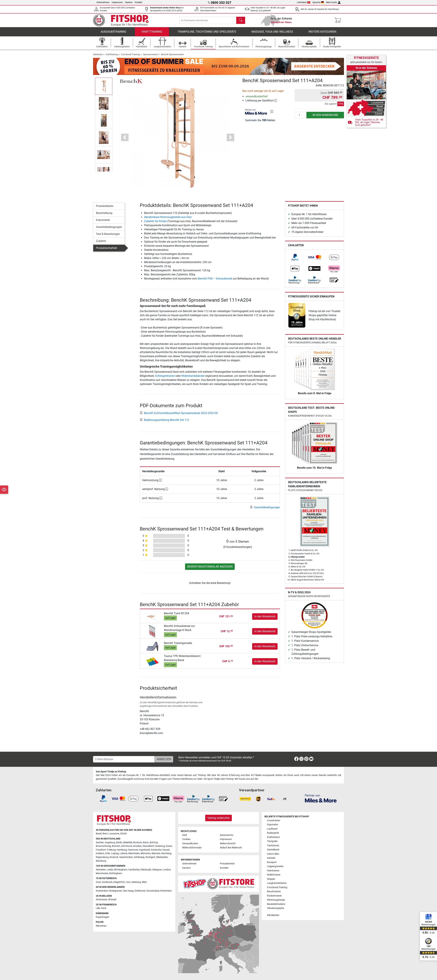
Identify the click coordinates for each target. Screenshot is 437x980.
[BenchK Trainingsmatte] (152, 646)
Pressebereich (227, 863)
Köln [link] (107, 853)
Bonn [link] (146, 842)
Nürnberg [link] (166, 853)
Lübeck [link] (123, 853)
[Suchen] (240, 20)
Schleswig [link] (139, 857)
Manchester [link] (102, 873)
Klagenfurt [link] (119, 882)
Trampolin (272, 841)
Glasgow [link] (156, 869)
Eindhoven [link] (140, 890)
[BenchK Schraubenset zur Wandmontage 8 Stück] (152, 631)
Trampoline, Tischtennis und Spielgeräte (207, 31)
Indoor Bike (273, 853)
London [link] (167, 869)
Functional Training (130, 54)
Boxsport (272, 862)
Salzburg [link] (136, 882)
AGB (184, 835)
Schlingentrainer (165, 375)
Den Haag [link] (128, 890)
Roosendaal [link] (153, 890)
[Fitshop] (123, 20)
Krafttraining (152, 31)
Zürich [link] (123, 833)
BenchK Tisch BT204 (176, 613)
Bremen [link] (116, 846)
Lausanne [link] (114, 833)
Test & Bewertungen (108, 234)
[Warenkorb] (339, 20)
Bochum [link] (137, 842)
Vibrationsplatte (275, 908)
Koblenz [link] (100, 853)
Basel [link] (99, 833)
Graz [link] (98, 882)
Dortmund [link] (126, 846)
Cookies (186, 839)
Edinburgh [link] (145, 869)
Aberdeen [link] (101, 869)
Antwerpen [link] (101, 899)
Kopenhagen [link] (102, 917)
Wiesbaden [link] (162, 857)
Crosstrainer (273, 820)
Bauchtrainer (274, 891)
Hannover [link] (133, 849)
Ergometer (272, 824)
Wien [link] (144, 882)
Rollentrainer (273, 874)
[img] (271, 111)
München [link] (146, 853)
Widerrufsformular (192, 847)
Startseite (97, 54)
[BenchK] (131, 81)
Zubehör (101, 241)
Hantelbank (273, 849)
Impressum (117, 2)
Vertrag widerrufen (218, 818)
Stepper (271, 879)
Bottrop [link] (154, 842)
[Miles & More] (320, 798)
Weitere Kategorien (322, 31)
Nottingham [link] (115, 873)
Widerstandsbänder (193, 375)
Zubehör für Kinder (155, 221)
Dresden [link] (137, 846)
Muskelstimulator (276, 904)
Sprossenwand (150, 54)
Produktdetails (104, 206)
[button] (103, 86)
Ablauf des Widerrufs (231, 847)
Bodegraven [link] (115, 890)
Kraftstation (273, 837)
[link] (295, 257)
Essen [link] (169, 846)
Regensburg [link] (102, 857)
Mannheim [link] (134, 853)
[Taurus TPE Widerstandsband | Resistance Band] (152, 661)
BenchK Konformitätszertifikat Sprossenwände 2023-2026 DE (181, 413)
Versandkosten (190, 843)
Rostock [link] (114, 857)
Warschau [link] (101, 925)
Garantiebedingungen (109, 227)
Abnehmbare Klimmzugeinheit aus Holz (168, 217)
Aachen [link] (100, 842)
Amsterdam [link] (102, 890)
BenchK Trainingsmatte (178, 643)
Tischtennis (273, 845)
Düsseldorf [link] (148, 846)
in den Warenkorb (325, 115)
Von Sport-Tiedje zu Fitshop (111, 771)
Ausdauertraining (113, 31)
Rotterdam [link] (166, 890)
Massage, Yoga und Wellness (272, 31)
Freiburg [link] (111, 849)
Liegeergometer (275, 866)
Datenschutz (226, 835)
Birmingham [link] (120, 869)
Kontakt (138, 2)
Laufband (272, 828)
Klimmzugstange (276, 899)
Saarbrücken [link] (126, 857)
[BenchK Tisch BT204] (152, 616)
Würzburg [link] (101, 860)
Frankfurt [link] (101, 849)
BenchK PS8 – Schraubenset (215, 278)
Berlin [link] (119, 842)
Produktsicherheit (106, 248)
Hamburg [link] (122, 849)
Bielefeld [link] (127, 842)
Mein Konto (331, 2)
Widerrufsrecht (228, 843)
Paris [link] (103, 908)
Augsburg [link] (110, 842)
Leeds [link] (110, 869)
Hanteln (271, 858)
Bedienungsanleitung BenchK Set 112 (166, 420)
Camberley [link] (133, 869)
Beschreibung (104, 213)
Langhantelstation (277, 883)
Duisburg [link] (160, 846)
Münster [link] (156, 853)
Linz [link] (128, 882)
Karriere (128, 2)
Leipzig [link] (115, 853)
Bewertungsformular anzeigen (209, 566)
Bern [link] (105, 833)
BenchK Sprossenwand (172, 54)
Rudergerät (273, 832)
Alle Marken (273, 915)
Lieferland (302, 2)
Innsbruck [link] (107, 882)
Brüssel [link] (112, 899)
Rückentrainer (274, 895)
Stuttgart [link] (150, 857)
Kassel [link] (165, 849)
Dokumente (103, 220)
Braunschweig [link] (103, 846)
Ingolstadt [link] (144, 849)
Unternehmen (102, 2)
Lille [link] (98, 908)
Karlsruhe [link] (156, 849)
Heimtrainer (273, 870)
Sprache (316, 2)
